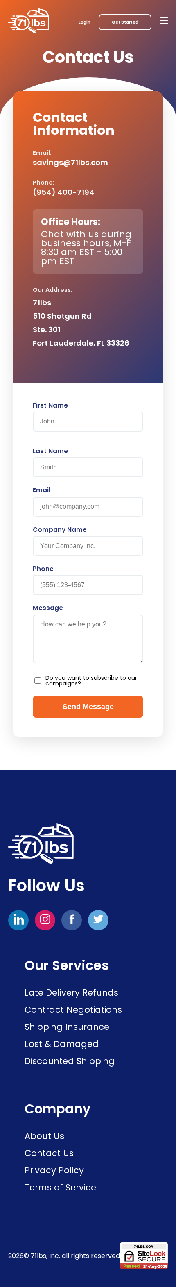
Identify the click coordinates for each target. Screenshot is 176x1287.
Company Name (60, 530)
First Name (50, 405)
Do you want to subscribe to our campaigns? (91, 680)
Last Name (50, 451)
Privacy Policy (54, 1170)
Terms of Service (60, 1187)
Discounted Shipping (70, 1061)
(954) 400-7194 (64, 192)
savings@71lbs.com (70, 162)
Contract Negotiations (73, 1010)
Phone (43, 569)
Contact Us (49, 1153)
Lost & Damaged (62, 1044)
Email (41, 490)
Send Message (88, 707)
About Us (44, 1136)
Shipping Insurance (67, 1027)
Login (84, 22)
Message (48, 608)
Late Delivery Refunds (71, 992)
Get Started (125, 22)
